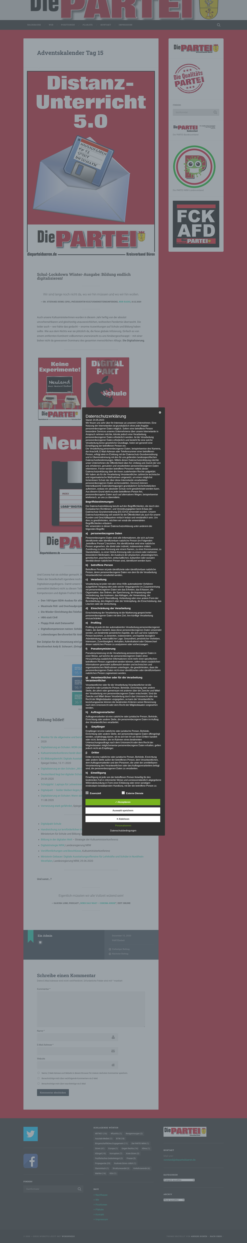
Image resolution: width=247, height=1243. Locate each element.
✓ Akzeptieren (123, 802)
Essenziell (95, 793)
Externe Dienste (134, 793)
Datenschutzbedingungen (123, 830)
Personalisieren (123, 825)
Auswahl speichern (122, 810)
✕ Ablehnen (122, 819)
